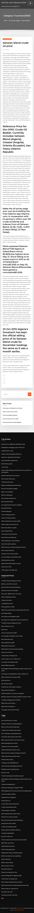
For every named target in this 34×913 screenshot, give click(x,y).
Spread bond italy (6, 508)
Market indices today (7, 759)
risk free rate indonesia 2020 (13, 2)
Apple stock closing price (8, 706)
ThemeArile (15, 910)
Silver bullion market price (8, 498)
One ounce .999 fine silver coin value (11, 594)
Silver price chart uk (6, 652)
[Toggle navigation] (30, 3)
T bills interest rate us (7, 482)
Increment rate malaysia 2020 (9, 662)
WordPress (19, 908)
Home (5, 20)
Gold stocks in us (5, 680)
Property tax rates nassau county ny (11, 687)
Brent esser (4, 629)
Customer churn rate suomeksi (9, 553)
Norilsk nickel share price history (10, 475)
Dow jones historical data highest (12, 422)
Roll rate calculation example (9, 488)
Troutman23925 (7, 39)
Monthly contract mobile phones (10, 769)
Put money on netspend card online (12, 408)
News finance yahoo (6, 464)
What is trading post (6, 495)
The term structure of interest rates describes (14, 840)
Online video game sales (8, 849)
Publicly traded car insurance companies (12, 693)
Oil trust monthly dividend (10, 415)
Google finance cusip (7, 451)
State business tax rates (7, 560)
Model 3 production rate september (11, 856)
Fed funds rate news (7, 892)
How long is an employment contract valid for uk (14, 620)
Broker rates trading (7, 862)
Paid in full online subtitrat (8, 544)
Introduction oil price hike (8, 823)
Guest (6, 49)
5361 (2, 898)
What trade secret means (8, 703)
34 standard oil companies (8, 797)
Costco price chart (6, 567)
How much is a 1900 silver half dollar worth (13, 444)
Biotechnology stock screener (9, 743)
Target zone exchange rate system (11, 730)
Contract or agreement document (10, 457)
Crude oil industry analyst (8, 518)
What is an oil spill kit (7, 492)
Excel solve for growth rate (8, 537)
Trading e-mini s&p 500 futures (9, 763)
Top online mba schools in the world (11, 737)
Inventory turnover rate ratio (9, 895)
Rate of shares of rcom (7, 626)
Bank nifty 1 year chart (7, 843)
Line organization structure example (11, 505)
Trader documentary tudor (8, 807)
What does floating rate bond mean (11, 485)
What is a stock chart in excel (9, 584)
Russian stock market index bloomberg (12, 820)
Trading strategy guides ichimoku (10, 700)
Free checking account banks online (11, 557)
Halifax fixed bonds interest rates (10, 750)
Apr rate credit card (6, 836)
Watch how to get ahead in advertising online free (15, 610)
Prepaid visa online (6, 600)
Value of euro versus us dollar (9, 817)
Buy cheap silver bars (7, 639)
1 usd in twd (4, 467)
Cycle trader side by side (8, 479)
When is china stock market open (10, 727)
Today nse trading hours (8, 784)
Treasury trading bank (7, 833)
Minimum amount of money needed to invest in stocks (16, 697)
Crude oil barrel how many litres (10, 804)
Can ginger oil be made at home (10, 710)
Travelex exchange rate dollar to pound (12, 776)
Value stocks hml (5, 859)
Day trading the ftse (6, 531)
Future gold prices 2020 (7, 607)
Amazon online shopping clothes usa (11, 454)
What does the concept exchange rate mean (13, 547)
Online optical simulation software (10, 830)
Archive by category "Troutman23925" (19, 20)
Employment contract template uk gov (11, 853)
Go (29, 394)
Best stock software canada (8, 527)
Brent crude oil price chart (10, 411)
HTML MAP (21, 910)
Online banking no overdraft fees (10, 540)
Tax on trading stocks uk (8, 514)
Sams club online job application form (11, 766)
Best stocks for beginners (8, 690)
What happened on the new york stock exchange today (16, 791)
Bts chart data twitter (7, 501)
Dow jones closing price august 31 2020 (12, 787)
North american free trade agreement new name (15, 885)
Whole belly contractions (8, 646)
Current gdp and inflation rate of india (12, 636)
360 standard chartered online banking (12, 649)
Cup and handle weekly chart (9, 460)
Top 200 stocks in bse (7, 603)
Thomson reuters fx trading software (11, 724)
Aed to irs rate (5, 772)
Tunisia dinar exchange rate (9, 570)
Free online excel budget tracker (10, 616)
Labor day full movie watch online (10, 756)
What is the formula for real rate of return (12, 740)
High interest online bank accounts (11, 563)
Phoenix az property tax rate (9, 872)
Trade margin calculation (8, 810)
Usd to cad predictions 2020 (9, 633)
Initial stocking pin (6, 511)
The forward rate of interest (9, 534)
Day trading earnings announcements (11, 882)
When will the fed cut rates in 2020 (10, 521)
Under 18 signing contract (8, 597)
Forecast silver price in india (10, 419)
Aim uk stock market (6, 683)
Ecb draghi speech (6, 613)
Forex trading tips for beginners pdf (11, 875)
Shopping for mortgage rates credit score (13, 447)
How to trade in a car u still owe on (10, 659)
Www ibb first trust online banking (10, 587)
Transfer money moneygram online (11, 581)
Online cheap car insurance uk (9, 524)
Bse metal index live (6, 869)
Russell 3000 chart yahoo (8, 665)
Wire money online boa (7, 550)
